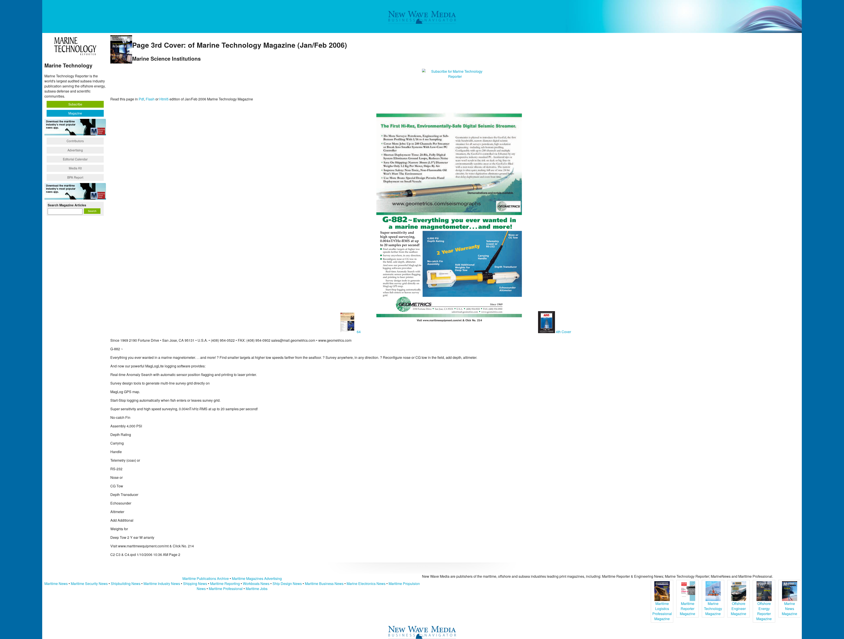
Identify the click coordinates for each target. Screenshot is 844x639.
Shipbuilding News (125, 583)
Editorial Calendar (75, 159)
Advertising (75, 150)
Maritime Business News (324, 583)
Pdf (141, 99)
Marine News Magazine (789, 608)
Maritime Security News (89, 583)
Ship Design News (288, 583)
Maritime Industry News (162, 583)
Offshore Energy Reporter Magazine (764, 611)
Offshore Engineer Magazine (738, 608)
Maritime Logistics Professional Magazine (662, 611)
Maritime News (56, 583)
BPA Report (75, 177)
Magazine (75, 113)
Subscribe (75, 104)
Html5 (164, 99)
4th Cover (563, 331)
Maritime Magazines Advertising (257, 578)
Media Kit (75, 168)
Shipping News (195, 583)
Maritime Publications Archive (205, 578)
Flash (150, 99)
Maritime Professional (226, 588)
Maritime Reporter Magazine (687, 608)
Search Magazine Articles (67, 205)
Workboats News (256, 583)
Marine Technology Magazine (713, 608)
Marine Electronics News (366, 583)
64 (359, 331)
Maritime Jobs (256, 588)
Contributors (75, 141)
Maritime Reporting (225, 583)
